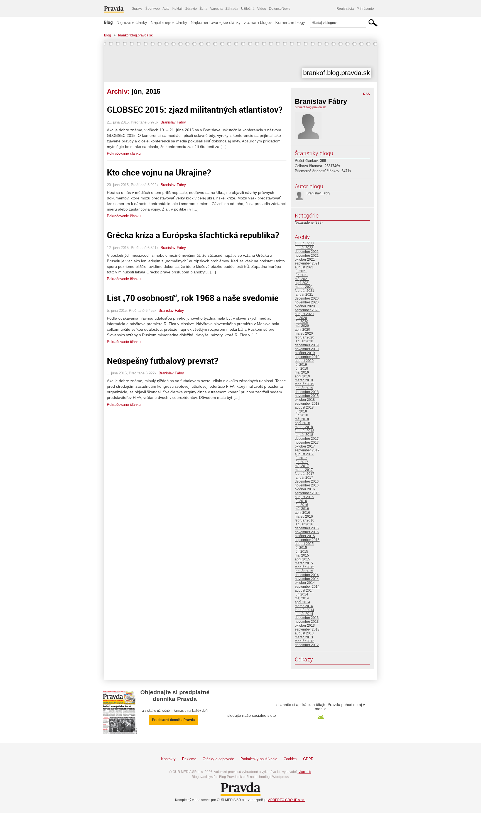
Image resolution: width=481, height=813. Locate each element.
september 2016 (307, 493)
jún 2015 (301, 551)
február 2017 (304, 474)
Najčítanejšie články (169, 22)
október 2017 (305, 446)
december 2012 (307, 645)
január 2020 (304, 341)
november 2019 (307, 349)
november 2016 (307, 485)
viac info (305, 772)
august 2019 (304, 361)
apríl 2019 (302, 376)
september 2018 (307, 404)
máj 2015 (302, 555)
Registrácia (345, 9)
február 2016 (304, 520)
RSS (366, 94)
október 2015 (305, 536)
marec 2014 (304, 606)
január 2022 (304, 248)
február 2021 (304, 291)
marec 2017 (304, 470)
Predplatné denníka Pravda (173, 720)
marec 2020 (304, 333)
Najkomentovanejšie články (215, 22)
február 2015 (304, 567)
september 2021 (307, 263)
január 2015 (304, 571)
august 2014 (304, 590)
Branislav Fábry (173, 122)
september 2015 (307, 540)
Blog (108, 22)
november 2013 (307, 622)
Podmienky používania (258, 759)
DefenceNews (279, 9)
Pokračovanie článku (124, 153)
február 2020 (304, 337)
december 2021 (307, 252)
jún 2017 (301, 462)
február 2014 (304, 610)
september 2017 (307, 450)
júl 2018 (301, 411)
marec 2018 (304, 427)
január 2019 (304, 388)
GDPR (308, 759)
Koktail (177, 9)
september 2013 (307, 629)
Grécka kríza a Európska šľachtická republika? (193, 235)
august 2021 (304, 267)
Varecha (216, 9)
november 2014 (307, 579)
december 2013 (307, 618)
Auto (166, 9)
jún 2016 (301, 505)
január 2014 (304, 614)
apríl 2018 (302, 423)
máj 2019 (302, 372)
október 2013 (305, 625)
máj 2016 (302, 509)
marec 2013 (304, 637)
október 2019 (305, 353)
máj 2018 (302, 419)
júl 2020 (301, 318)
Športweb (152, 9)
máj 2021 (302, 279)
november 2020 (307, 302)
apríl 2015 (302, 559)
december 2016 (307, 481)
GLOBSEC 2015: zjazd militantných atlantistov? (195, 109)
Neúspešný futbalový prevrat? (162, 360)
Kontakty (168, 759)
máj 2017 (302, 466)
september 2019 (307, 357)
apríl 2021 (302, 283)
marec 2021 (304, 287)
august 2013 (304, 633)
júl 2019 (301, 365)
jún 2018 (301, 415)
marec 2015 (304, 563)
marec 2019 (304, 380)
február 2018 (304, 431)
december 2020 (307, 298)
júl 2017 (301, 458)
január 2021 (304, 294)
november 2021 (307, 256)
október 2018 (305, 400)
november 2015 (307, 532)
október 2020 (305, 306)
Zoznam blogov (258, 22)
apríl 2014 (302, 602)
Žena (203, 9)
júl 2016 (301, 501)
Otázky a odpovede (218, 759)
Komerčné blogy (290, 22)
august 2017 (304, 454)
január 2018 (304, 435)
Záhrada (231, 9)
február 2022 (304, 244)
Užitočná (247, 9)
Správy (137, 9)
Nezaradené (304, 222)
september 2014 (307, 587)
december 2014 (307, 575)
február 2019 (304, 384)
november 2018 (307, 396)
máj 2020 (302, 326)
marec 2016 (304, 516)
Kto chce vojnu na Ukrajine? (159, 172)
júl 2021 (301, 271)
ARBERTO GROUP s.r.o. (286, 800)
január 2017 (304, 478)
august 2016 (304, 497)
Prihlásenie (365, 9)
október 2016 (305, 489)
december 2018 (307, 392)
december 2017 (307, 439)
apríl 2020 (302, 330)
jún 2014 (301, 594)
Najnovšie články (131, 22)
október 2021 (305, 259)
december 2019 (307, 345)
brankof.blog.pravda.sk (135, 35)
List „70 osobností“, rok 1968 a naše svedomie (193, 297)
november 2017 (307, 442)
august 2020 (304, 314)
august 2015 (304, 544)
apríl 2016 (302, 513)
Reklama (189, 759)
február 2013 (304, 641)
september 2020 (307, 310)
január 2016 (304, 524)
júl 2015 (301, 548)
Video (261, 9)
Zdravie (191, 9)
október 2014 (305, 583)
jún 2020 (301, 322)
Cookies (290, 759)
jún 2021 (301, 275)
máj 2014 (302, 598)
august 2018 (304, 407)
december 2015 (307, 528)
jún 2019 (301, 368)
